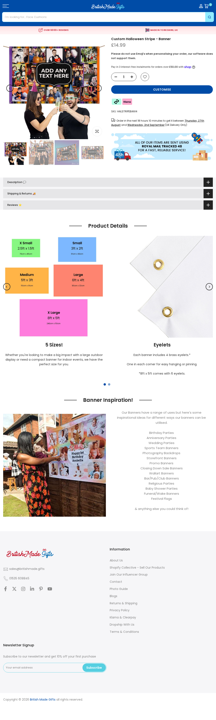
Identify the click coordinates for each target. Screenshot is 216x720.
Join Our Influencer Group (129, 574)
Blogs (113, 596)
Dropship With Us (122, 624)
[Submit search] (209, 17)
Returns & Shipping (123, 603)
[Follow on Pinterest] (41, 589)
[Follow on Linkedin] (32, 589)
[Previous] (10, 88)
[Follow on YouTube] (49, 589)
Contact (116, 582)
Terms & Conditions (124, 632)
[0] (206, 6)
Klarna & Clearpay (123, 617)
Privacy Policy (120, 610)
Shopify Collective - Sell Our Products (137, 567)
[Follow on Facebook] (5, 589)
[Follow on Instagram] (23, 589)
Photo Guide (119, 589)
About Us (116, 560)
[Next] (98, 88)
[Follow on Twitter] (14, 589)
